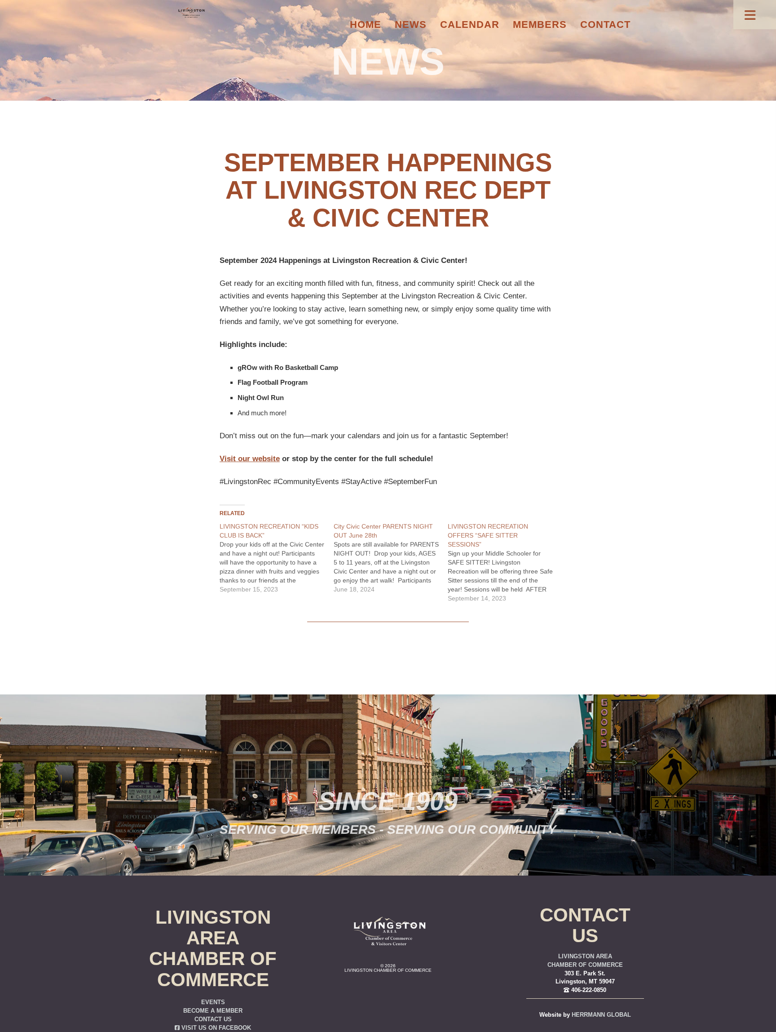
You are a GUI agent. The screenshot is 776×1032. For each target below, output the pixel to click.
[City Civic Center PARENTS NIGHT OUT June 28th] (391, 558)
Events (213, 1002)
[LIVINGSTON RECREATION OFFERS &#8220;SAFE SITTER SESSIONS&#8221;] (505, 562)
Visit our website (250, 458)
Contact (605, 24)
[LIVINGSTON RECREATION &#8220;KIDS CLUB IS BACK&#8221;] (277, 558)
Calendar (469, 24)
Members (540, 24)
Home (365, 24)
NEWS (388, 61)
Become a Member (212, 1011)
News (411, 24)
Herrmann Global (601, 1015)
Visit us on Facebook (215, 1028)
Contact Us (213, 1019)
